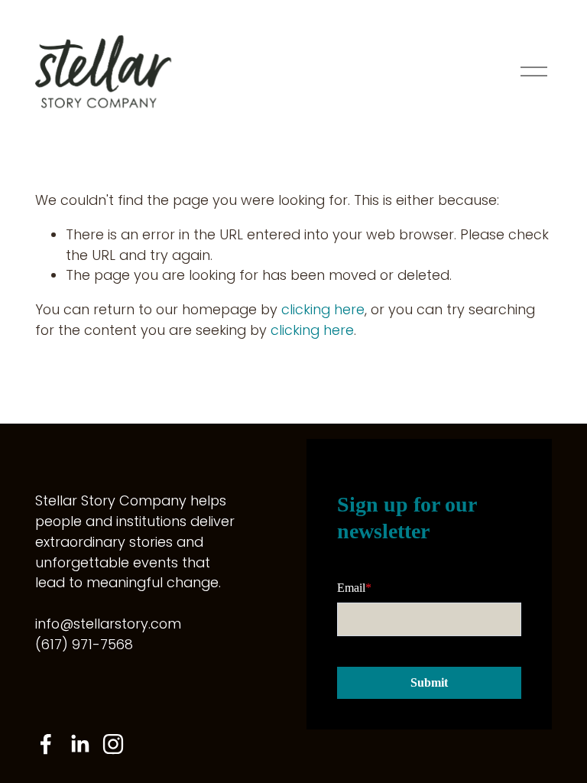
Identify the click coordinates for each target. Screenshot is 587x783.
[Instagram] (113, 744)
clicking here (323, 309)
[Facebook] (46, 744)
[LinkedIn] (79, 744)
